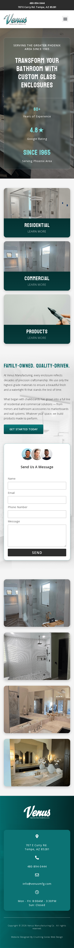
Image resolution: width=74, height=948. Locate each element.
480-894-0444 (37, 866)
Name (12, 478)
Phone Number (18, 507)
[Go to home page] (15, 19)
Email (11, 493)
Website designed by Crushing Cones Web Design (37, 937)
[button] (65, 19)
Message (14, 521)
